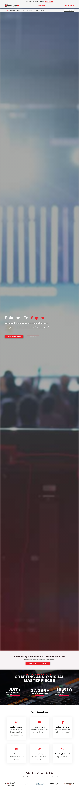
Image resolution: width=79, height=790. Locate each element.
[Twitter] (68, 5)
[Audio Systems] (16, 722)
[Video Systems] (39, 722)
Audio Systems (16, 727)
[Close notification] (77, 1)
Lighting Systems (62, 727)
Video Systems (39, 727)
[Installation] (39, 749)
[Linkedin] (73, 5)
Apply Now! (49, 1)
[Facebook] (66, 5)
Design (16, 754)
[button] (14, 10)
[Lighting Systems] (62, 722)
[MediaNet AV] (12, 5)
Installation (39, 754)
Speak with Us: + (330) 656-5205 (39, 5)
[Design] (16, 749)
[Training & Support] (62, 749)
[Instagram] (71, 5)
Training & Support (62, 754)
